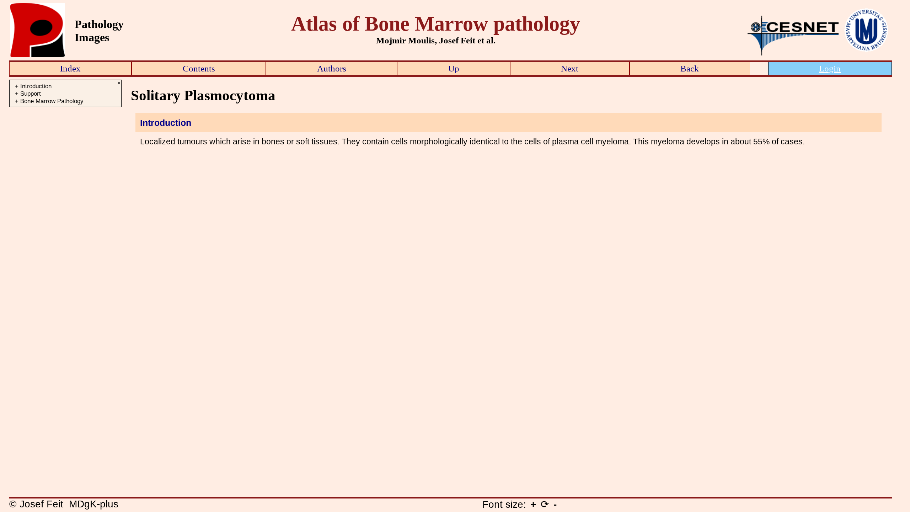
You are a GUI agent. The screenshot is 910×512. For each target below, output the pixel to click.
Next (569, 68)
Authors (331, 68)
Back (689, 68)
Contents (199, 68)
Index (70, 68)
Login (830, 68)
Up (453, 68)
